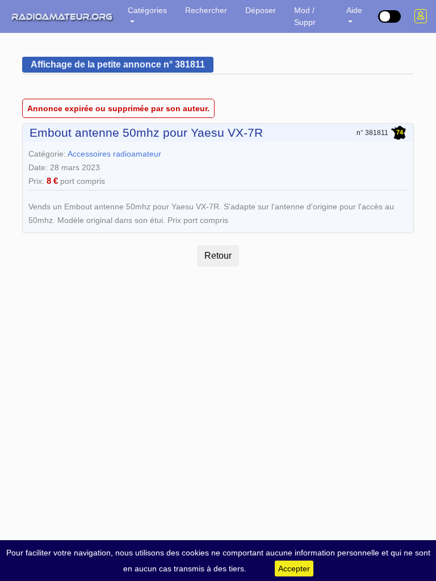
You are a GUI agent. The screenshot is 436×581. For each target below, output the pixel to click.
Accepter (294, 568)
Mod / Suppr (305, 16)
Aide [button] (354, 10)
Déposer (260, 10)
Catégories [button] (147, 10)
